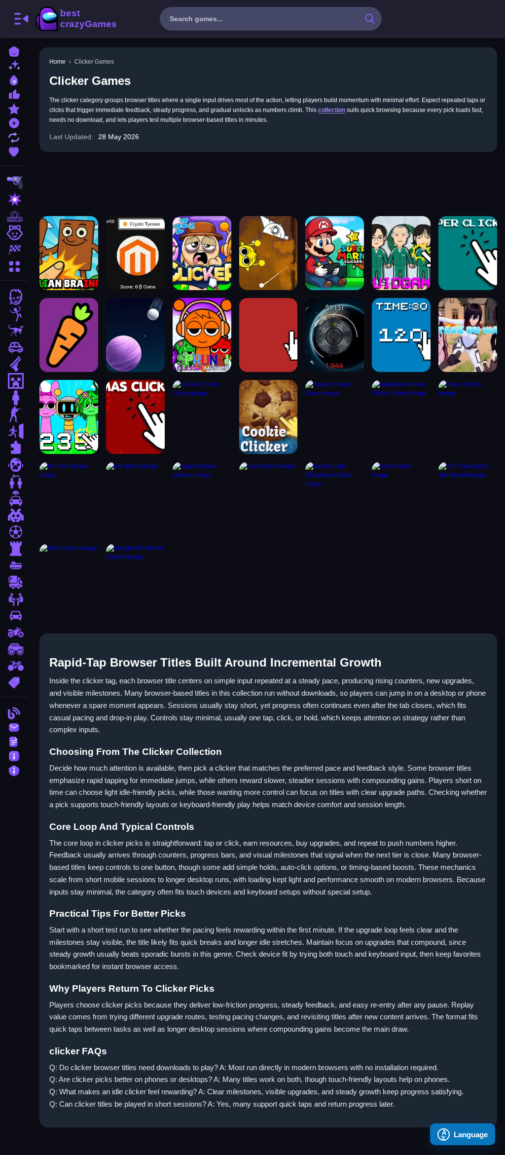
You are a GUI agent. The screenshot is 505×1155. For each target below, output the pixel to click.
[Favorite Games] (14, 151)
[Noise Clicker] (467, 417)
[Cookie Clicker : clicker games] (268, 417)
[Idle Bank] (135, 499)
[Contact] (14, 726)
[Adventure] (14, 216)
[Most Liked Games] (14, 93)
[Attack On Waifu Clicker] (467, 335)
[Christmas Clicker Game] (135, 417)
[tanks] (14, 565)
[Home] (14, 50)
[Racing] (14, 249)
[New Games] (14, 65)
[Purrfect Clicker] (68, 499)
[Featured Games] (14, 108)
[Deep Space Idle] (334, 335)
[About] (14, 755)
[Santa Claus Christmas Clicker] (334, 499)
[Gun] (14, 364)
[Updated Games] (14, 136)
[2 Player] (14, 481)
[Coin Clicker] (401, 499)
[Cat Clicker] (268, 499)
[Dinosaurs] (14, 330)
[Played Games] (14, 122)
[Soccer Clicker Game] (202, 417)
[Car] (14, 347)
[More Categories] (14, 265)
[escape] (14, 431)
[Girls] (14, 232)
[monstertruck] (14, 649)
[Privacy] (14, 769)
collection (331, 110)
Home (57, 61)
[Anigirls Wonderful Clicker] (135, 581)
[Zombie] (14, 297)
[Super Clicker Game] (467, 253)
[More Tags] (14, 681)
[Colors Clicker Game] (334, 417)
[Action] (14, 199)
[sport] (14, 531)
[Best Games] (14, 79)
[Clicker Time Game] (401, 335)
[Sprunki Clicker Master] (202, 335)
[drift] (14, 615)
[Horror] (14, 464)
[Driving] (14, 498)
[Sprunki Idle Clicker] (202, 253)
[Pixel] (14, 515)
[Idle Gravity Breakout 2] (135, 335)
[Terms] (14, 741)
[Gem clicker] (68, 581)
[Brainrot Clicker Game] (68, 253)
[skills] (14, 599)
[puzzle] (14, 448)
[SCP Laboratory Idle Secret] (467, 499)
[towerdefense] (14, 548)
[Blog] (14, 712)
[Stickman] (14, 313)
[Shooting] (14, 182)
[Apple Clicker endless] (202, 499)
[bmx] (14, 666)
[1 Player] (14, 397)
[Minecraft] (14, 381)
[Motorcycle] (14, 632)
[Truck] (14, 582)
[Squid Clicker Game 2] (401, 253)
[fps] (14, 414)
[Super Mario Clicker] (334, 253)
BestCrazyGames (75, 19)
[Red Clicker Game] (268, 335)
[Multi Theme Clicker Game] (135, 253)
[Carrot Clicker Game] (68, 335)
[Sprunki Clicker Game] (68, 417)
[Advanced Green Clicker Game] (401, 417)
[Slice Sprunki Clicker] (268, 253)
